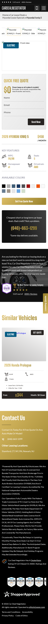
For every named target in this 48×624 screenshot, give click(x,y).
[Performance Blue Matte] (18, 191)
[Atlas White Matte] (13, 191)
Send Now (36, 121)
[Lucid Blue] (3, 191)
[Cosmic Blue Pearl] (18, 186)
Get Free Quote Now (24, 201)
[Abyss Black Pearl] (3, 186)
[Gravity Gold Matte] (8, 191)
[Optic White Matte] (43, 186)
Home (5, 15)
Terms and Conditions (11, 612)
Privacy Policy (8, 615)
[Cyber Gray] (8, 186)
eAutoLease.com (37, 607)
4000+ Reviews (26, 2)
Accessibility (27, 612)
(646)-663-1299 (36, 8)
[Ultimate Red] (28, 186)
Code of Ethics (22, 615)
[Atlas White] (33, 186)
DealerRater (36, 560)
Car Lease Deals (17, 15)
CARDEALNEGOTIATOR (14, 8)
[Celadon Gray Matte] (23, 191)
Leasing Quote (45, 303)
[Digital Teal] (13, 186)
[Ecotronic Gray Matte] (23, 186)
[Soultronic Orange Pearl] (38, 186)
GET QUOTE (37, 332)
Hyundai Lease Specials (13, 17)
